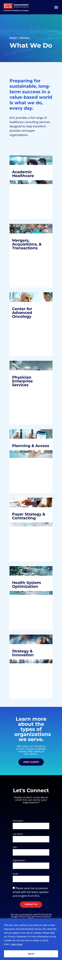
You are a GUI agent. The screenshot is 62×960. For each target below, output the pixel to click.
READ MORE (23, 204)
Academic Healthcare (25, 175)
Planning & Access (26, 446)
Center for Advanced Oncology (25, 314)
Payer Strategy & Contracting (29, 512)
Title (15, 847)
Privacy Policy (24, 916)
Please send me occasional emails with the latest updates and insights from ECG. (31, 891)
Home (13, 38)
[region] (31, 939)
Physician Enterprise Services (25, 380)
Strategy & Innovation (25, 645)
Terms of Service (43, 916)
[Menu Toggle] (56, 7)
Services (25, 38)
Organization (19, 860)
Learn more (16, 944)
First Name (18, 821)
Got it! (31, 953)
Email (15, 874)
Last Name (18, 834)
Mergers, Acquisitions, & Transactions (29, 243)
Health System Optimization (29, 587)
